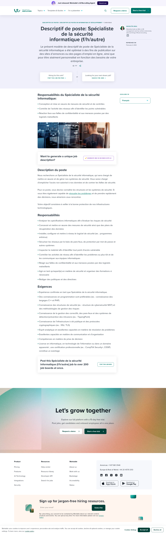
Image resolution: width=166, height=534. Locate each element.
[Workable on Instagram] (121, 476)
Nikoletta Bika (131, 26)
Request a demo (120, 11)
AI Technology (19, 476)
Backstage (73, 476)
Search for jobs (47, 480)
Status (71, 485)
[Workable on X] (116, 476)
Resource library (47, 471)
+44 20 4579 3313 (126, 470)
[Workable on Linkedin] (101, 476)
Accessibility (74, 480)
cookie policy (29, 531)
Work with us (74, 471)
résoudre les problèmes (80, 193)
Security (17, 485)
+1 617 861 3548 (114, 465)
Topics (40, 10)
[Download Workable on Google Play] (129, 483)
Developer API (47, 476)
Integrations (18, 480)
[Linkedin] (127, 35)
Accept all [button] (144, 530)
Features (17, 471)
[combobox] (106, 10)
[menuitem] (41, 10)
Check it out (102, 3)
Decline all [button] (157, 530)
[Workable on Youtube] (111, 476)
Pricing (17, 467)
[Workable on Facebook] (106, 476)
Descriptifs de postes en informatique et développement (81, 22)
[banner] (77, 158)
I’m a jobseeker (74, 10)
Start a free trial (139, 10)
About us (73, 467)
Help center (45, 467)
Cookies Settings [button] (130, 530)
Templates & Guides (55, 10)
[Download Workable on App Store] (109, 483)
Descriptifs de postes (50, 22)
